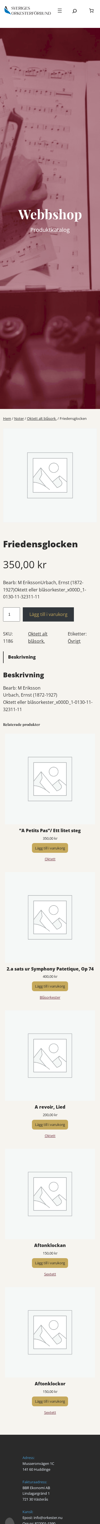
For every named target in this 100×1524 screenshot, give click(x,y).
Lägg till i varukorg (48, 614)
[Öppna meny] (59, 10)
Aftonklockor (50, 1384)
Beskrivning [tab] (22, 657)
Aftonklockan (50, 1245)
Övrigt (74, 641)
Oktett (50, 858)
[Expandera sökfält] (74, 11)
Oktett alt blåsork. (42, 418)
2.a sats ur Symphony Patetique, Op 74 (50, 969)
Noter (19, 418)
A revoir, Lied (50, 1107)
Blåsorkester (50, 997)
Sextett (50, 1274)
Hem (7, 418)
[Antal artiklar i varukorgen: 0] (91, 10)
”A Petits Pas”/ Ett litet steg (50, 831)
